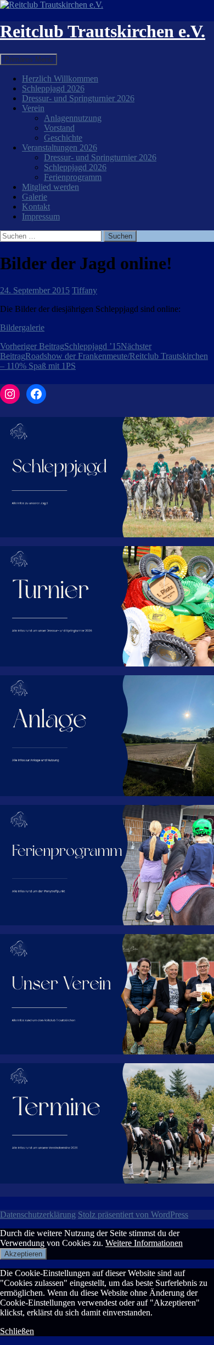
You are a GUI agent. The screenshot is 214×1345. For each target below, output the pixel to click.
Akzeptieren (23, 1254)
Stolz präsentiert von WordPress (133, 1214)
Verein (33, 108)
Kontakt (36, 206)
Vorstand (59, 127)
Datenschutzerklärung (38, 1214)
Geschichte (63, 137)
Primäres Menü (28, 59)
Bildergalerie (22, 327)
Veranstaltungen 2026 (59, 147)
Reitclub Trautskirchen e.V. (102, 31)
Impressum (41, 216)
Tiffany (84, 290)
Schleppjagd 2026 (53, 88)
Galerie (34, 196)
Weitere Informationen (144, 1243)
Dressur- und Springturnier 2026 (78, 98)
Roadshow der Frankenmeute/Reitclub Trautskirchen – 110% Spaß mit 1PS (104, 355)
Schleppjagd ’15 (60, 346)
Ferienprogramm (73, 177)
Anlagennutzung (73, 118)
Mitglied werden (50, 187)
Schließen (17, 1331)
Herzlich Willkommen (60, 78)
